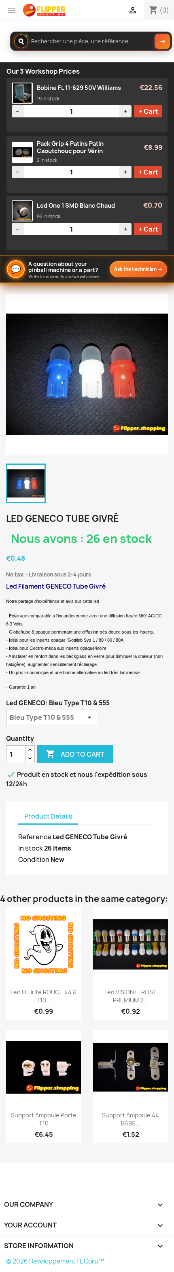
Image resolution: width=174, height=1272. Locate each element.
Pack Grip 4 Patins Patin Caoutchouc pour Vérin (70, 147)
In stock (30, 848)
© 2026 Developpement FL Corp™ (55, 1261)
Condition (33, 859)
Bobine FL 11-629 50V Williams (79, 87)
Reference (34, 837)
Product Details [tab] (48, 816)
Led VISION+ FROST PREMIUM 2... (130, 996)
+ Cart (148, 111)
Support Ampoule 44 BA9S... (130, 1119)
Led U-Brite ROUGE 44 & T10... (44, 996)
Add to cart (75, 754)
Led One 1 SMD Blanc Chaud (76, 205)
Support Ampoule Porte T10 (43, 1119)
